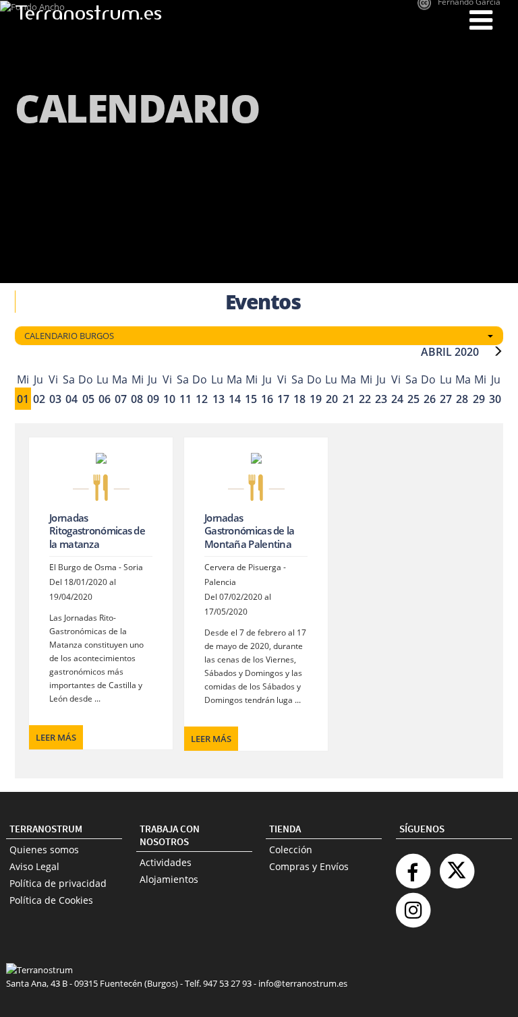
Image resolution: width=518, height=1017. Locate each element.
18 (299, 399)
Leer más (56, 737)
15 (251, 399)
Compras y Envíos (309, 866)
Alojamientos (169, 879)
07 (121, 399)
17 (283, 399)
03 (55, 399)
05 (88, 399)
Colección (290, 849)
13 (218, 399)
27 (446, 399)
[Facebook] (413, 865)
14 (235, 399)
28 (462, 399)
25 (413, 399)
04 (71, 399)
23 (381, 399)
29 (479, 399)
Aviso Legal (34, 866)
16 (267, 399)
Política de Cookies (51, 900)
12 (202, 399)
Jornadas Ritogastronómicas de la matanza (97, 531)
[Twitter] (456, 865)
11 (185, 399)
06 (104, 399)
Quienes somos (44, 849)
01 (23, 399)
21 (349, 399)
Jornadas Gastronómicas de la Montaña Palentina (249, 531)
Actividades (166, 862)
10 (169, 399)
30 (495, 399)
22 (365, 399)
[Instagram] (413, 904)
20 (332, 399)
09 (153, 399)
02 (39, 399)
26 (430, 399)
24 (397, 399)
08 (137, 399)
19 (316, 399)
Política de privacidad (58, 883)
